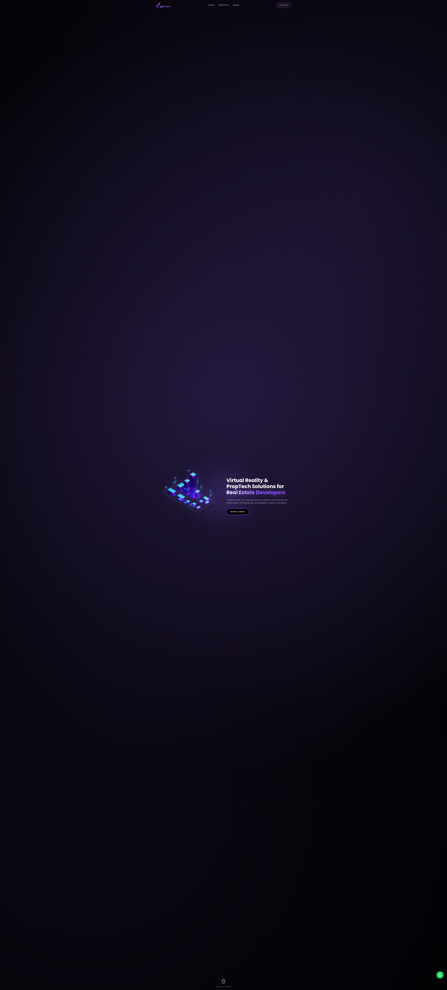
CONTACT (283, 5)
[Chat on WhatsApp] (440, 974)
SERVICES (223, 5)
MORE (236, 5)
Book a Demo (238, 512)
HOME (211, 5)
